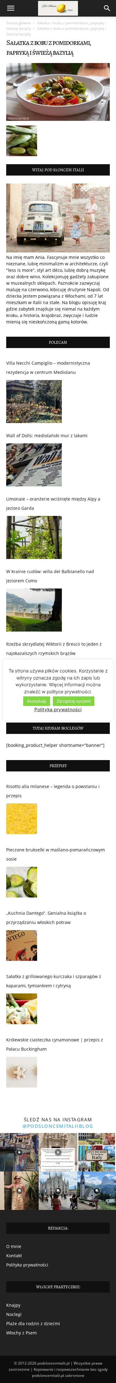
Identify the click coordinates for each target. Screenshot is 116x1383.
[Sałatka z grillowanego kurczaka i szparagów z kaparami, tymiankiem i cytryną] (21, 1010)
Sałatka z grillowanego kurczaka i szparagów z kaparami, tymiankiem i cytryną (53, 981)
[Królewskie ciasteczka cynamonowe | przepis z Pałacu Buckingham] (21, 1074)
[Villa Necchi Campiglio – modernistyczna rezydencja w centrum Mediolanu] (34, 401)
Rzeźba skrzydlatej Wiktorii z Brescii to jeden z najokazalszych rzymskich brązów (54, 648)
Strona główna (18, 23)
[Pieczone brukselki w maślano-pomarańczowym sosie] (21, 884)
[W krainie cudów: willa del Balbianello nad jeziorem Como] (34, 610)
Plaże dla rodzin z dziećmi (33, 1323)
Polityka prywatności (27, 1265)
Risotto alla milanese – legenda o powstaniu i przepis (53, 790)
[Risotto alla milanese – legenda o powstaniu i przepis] (21, 820)
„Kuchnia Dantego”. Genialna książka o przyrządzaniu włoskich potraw (46, 917)
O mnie (13, 1246)
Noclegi (14, 1314)
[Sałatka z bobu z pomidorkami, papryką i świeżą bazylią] (58, 119)
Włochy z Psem (21, 1333)
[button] (10, 8)
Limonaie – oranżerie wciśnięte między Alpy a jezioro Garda (53, 503)
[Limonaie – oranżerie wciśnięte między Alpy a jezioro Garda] (34, 537)
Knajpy (13, 1305)
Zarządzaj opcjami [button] (74, 701)
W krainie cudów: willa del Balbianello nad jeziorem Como (50, 576)
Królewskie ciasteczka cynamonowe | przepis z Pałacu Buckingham (54, 1044)
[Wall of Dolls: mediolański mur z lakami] (34, 464)
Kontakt (14, 1255)
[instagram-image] (19, 1152)
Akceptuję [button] (36, 701)
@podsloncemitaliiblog (58, 1126)
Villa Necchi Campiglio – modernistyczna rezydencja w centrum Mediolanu (48, 367)
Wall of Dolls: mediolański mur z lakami (47, 435)
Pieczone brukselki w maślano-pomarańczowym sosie (55, 854)
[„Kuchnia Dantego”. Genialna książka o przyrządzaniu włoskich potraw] (21, 947)
